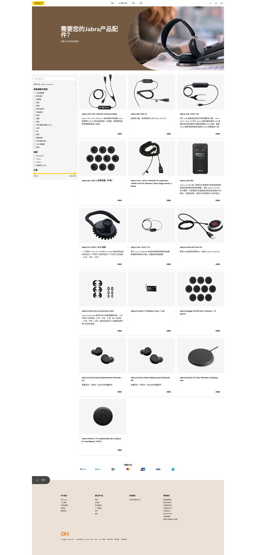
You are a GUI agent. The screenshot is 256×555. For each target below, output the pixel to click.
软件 (96, 511)
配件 (96, 514)
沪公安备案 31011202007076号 (84, 539)
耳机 (96, 500)
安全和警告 (124, 539)
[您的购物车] (221, 3)
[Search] (210, 3)
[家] (37, 480)
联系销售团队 (167, 500)
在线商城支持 (167, 505)
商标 (96, 539)
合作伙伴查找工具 (134, 500)
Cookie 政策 (102, 539)
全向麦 (97, 502)
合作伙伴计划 (167, 514)
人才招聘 (63, 502)
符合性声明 (110, 539)
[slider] (35, 173)
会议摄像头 (98, 505)
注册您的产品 (167, 508)
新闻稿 (63, 508)
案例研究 (63, 511)
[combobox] (58, 84)
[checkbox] (34, 93)
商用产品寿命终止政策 (170, 519)
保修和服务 (166, 516)
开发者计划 (166, 511)
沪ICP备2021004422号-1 (67, 539)
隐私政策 (116, 539)
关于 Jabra (64, 500)
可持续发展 (64, 505)
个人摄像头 (98, 508)
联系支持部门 (167, 502)
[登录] (216, 3)
